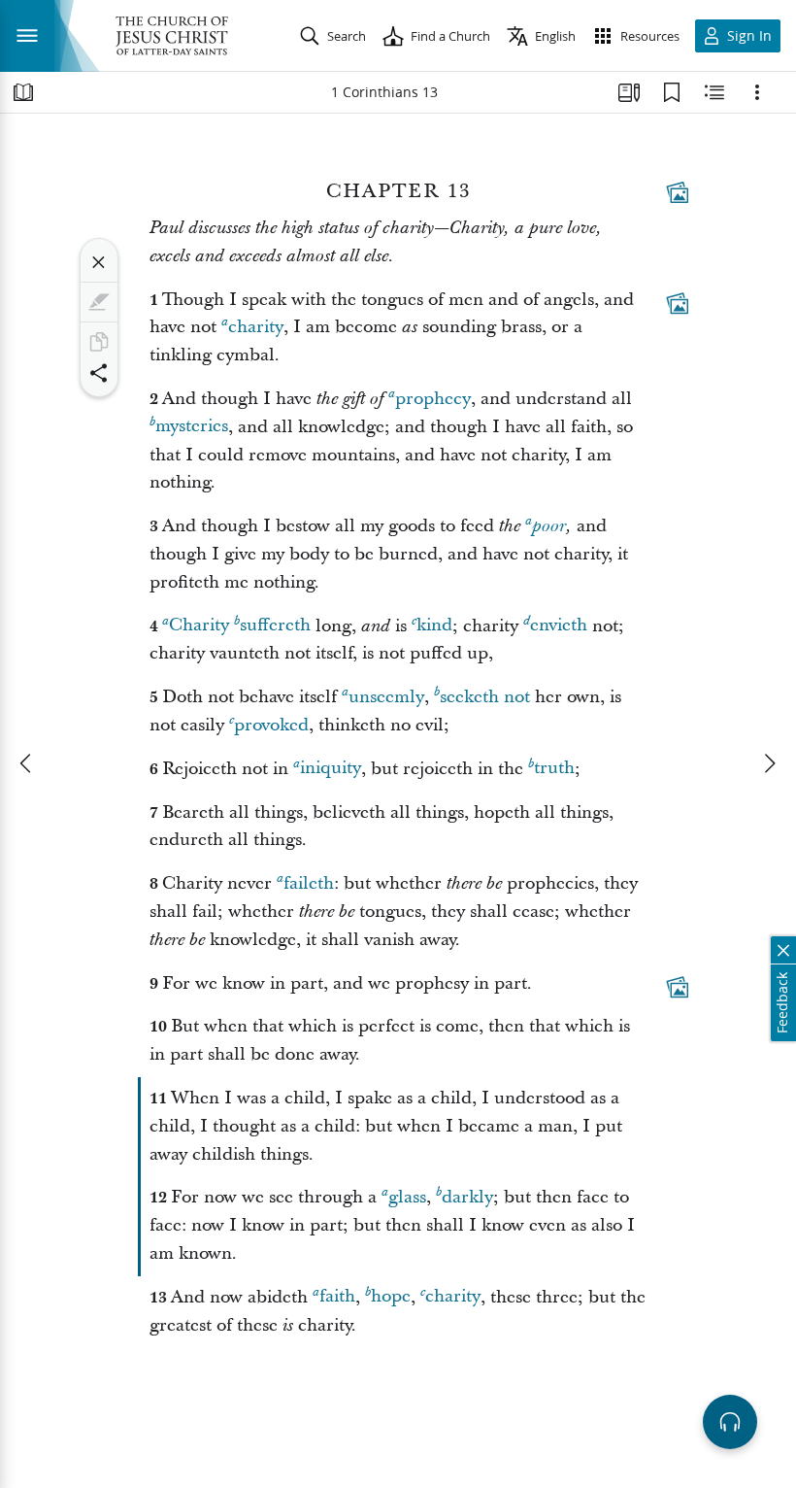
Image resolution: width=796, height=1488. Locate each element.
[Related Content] (714, 92)
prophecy (433, 399)
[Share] (99, 373)
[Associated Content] (677, 192)
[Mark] (99, 302)
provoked (271, 725)
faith (337, 1297)
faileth (308, 883)
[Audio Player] (730, 1422)
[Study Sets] (629, 92)
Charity (199, 626)
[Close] (99, 262)
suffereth (275, 626)
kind (434, 626)
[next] (768, 763)
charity (255, 327)
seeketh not (485, 697)
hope (391, 1297)
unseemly (386, 697)
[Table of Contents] (23, 92)
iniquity (330, 769)
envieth (558, 626)
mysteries (191, 427)
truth (554, 769)
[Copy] (99, 341)
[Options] (757, 92)
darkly (467, 1197)
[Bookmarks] (671, 92)
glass (407, 1197)
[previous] (27, 763)
